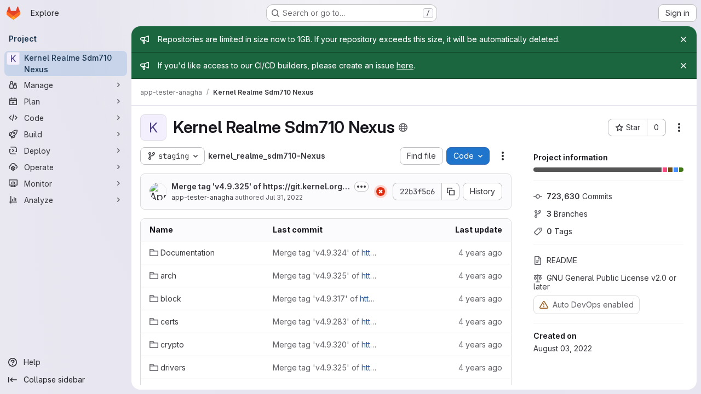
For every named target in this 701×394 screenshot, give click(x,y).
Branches (567, 213)
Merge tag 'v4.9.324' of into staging (325, 252)
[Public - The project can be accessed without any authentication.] (403, 127)
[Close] (683, 39)
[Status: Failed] (380, 191)
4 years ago (480, 252)
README (562, 260)
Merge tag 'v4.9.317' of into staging (325, 298)
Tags (559, 231)
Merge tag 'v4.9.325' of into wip (260, 187)
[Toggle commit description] (361, 187)
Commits (579, 196)
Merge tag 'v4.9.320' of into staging (325, 344)
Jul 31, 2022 (284, 197)
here (405, 65)
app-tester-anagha (202, 197)
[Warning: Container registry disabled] (543, 304)
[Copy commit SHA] (450, 191)
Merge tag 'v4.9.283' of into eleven (325, 321)
